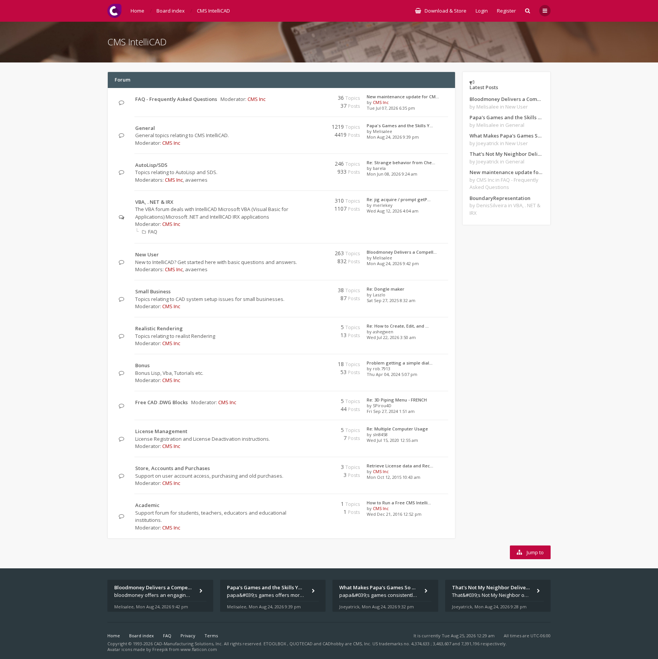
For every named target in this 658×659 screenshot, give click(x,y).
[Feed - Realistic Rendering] (305, 328)
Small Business (153, 291)
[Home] (114, 11)
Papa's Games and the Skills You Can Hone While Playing (506, 117)
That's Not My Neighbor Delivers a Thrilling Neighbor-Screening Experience (506, 153)
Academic (147, 505)
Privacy (187, 635)
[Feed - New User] (305, 254)
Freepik (160, 649)
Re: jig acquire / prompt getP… (399, 199)
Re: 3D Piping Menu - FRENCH (397, 400)
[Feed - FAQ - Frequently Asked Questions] (305, 99)
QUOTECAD (301, 643)
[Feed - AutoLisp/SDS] (305, 165)
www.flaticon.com (198, 649)
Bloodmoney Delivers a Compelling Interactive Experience (506, 99)
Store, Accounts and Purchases (172, 468)
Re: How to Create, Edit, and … (398, 326)
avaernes (196, 179)
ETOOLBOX (275, 643)
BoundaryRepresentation (500, 198)
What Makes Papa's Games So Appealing (506, 135)
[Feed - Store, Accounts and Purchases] (305, 468)
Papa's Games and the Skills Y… (400, 125)
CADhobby (333, 643)
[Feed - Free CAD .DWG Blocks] (305, 402)
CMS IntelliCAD (137, 41)
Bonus (142, 365)
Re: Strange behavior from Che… (401, 162)
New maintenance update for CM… (403, 96)
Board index (141, 635)
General (145, 128)
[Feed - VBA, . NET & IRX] (305, 202)
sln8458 (380, 434)
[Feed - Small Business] (305, 291)
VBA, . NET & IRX (154, 201)
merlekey (383, 205)
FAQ (152, 231)
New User (147, 254)
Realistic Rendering (159, 328)
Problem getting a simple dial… (400, 363)
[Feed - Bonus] (305, 365)
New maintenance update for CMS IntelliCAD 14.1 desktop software (506, 172)
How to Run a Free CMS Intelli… (399, 502)
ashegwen (383, 331)
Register (506, 10)
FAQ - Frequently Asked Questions (176, 99)
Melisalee (382, 131)
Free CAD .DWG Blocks (161, 402)
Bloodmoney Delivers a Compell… (402, 252)
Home (113, 635)
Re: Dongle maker (385, 289)
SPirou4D (382, 405)
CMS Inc (256, 99)
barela (379, 168)
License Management (161, 431)
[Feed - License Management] (305, 431)
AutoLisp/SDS (151, 165)
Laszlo (379, 295)
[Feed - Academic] (305, 505)
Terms (211, 635)
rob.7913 (381, 368)
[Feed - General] (305, 128)
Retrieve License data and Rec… (400, 466)
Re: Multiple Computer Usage (397, 429)
